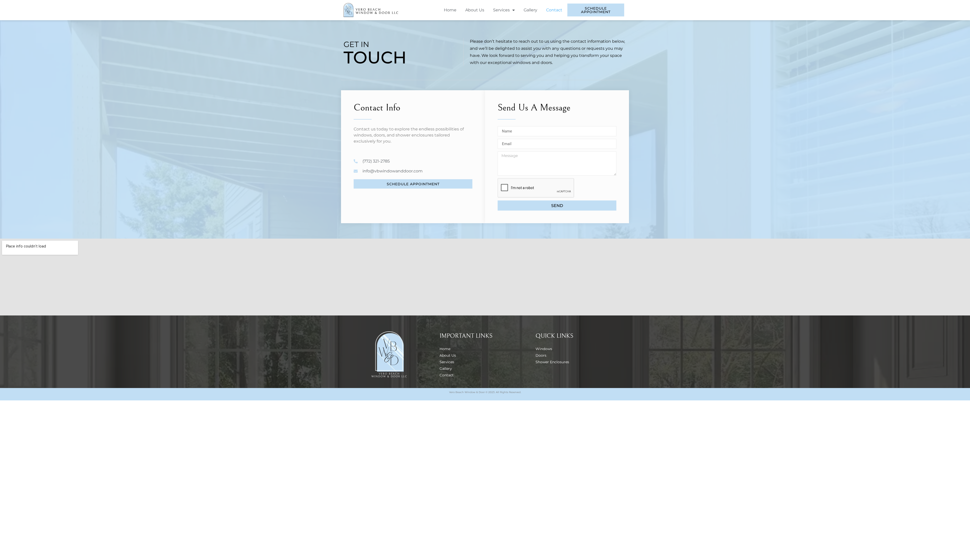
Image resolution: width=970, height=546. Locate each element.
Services (501, 10)
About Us (474, 10)
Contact (554, 10)
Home (450, 10)
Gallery (530, 10)
